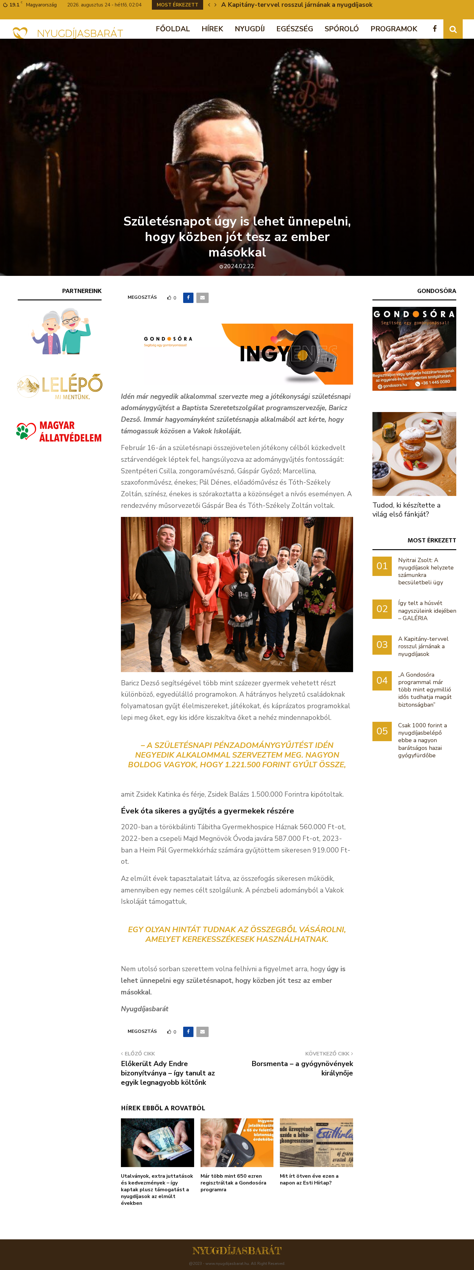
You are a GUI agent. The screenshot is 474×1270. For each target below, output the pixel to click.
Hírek (212, 29)
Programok (393, 29)
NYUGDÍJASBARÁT (237, 1250)
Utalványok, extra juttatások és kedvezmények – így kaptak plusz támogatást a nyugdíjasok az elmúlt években (157, 1189)
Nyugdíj (250, 29)
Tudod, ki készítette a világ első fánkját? (406, 509)
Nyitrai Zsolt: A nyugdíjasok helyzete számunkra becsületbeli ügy (426, 571)
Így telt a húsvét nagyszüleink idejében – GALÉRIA (427, 610)
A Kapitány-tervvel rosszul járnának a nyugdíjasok (296, 4)
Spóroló (342, 29)
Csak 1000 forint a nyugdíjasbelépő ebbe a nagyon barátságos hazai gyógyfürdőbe (422, 740)
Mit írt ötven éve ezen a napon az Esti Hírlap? (309, 1179)
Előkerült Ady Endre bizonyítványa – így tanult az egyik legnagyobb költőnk (168, 1073)
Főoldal (173, 29)
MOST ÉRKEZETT (432, 540)
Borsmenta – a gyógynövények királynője (302, 1068)
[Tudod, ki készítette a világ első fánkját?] (414, 454)
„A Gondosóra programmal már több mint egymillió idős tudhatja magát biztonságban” (425, 690)
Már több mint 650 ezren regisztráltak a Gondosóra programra (233, 1183)
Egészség (294, 29)
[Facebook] (436, 29)
